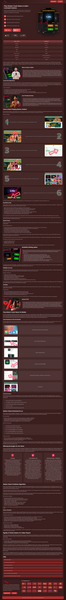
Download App (7, 593)
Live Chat (14, 593)
